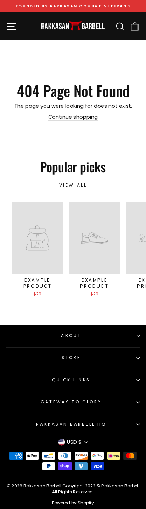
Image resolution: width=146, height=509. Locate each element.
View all (73, 185)
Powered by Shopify (73, 503)
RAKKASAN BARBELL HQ (71, 424)
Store (71, 358)
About (71, 336)
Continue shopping (73, 116)
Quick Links (71, 380)
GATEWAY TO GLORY (71, 402)
